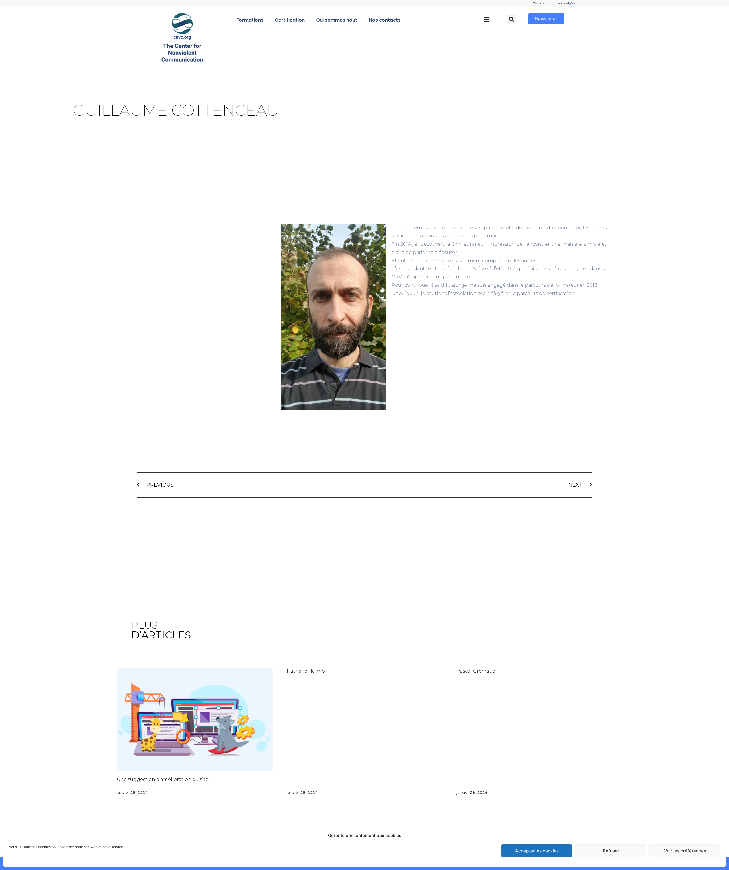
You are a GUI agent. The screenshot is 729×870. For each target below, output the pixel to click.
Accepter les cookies (537, 851)
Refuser (611, 851)
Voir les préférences (685, 851)
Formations (249, 20)
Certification (290, 20)
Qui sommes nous (337, 20)
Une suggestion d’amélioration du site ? (164, 779)
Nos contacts (384, 20)
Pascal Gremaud (475, 671)
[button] (486, 19)
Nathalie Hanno (306, 671)
